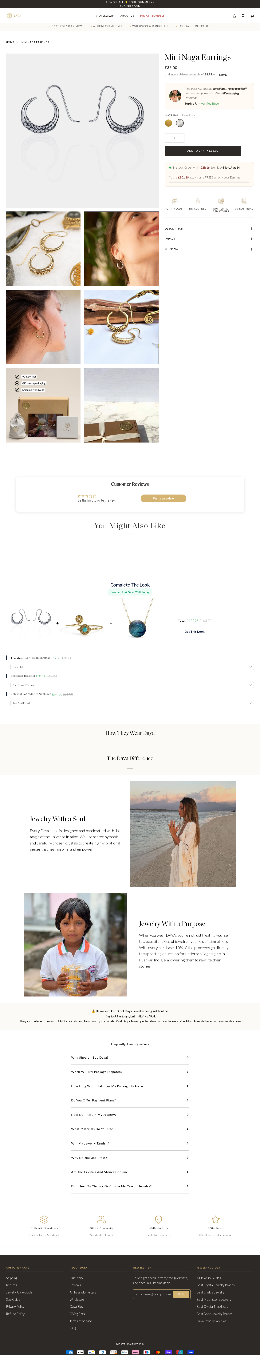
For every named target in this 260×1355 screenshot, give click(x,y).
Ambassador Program (84, 1292)
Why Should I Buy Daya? (89, 1057)
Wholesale (77, 1299)
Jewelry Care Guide (19, 1292)
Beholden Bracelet (22, 676)
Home (10, 42)
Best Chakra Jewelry (210, 1292)
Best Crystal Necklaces (212, 1307)
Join (181, 1294)
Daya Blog (76, 1307)
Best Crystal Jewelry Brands (216, 1285)
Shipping (171, 248)
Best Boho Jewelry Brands (215, 1314)
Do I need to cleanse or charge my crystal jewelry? (111, 1186)
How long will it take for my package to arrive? (108, 1086)
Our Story (76, 1278)
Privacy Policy (15, 1307)
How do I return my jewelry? (93, 1114)
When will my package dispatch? (96, 1071)
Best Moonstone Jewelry (214, 1299)
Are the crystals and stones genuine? (100, 1172)
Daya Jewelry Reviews (212, 1321)
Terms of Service (81, 1321)
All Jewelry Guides (209, 1278)
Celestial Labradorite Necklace (30, 694)
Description (174, 228)
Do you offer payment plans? (93, 1100)
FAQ (73, 1328)
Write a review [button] (163, 498)
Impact (170, 238)
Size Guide (13, 1299)
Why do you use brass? (89, 1157)
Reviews (75, 1285)
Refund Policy (15, 1314)
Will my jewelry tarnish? (90, 1143)
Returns (11, 1285)
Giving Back (77, 1314)
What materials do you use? (93, 1129)
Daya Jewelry (128, 1344)
